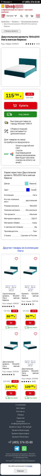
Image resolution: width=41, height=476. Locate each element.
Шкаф (14, 6)
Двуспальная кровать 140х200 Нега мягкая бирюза (11, 365)
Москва (6, 2)
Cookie (29, 466)
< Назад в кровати (11, 31)
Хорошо (20, 471)
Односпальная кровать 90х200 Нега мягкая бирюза (11, 297)
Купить (23, 105)
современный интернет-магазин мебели (17, 10)
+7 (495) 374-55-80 (31, 1)
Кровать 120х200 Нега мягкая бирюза (30, 296)
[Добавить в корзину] (10, 323)
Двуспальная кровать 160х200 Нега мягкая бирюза (30, 372)
